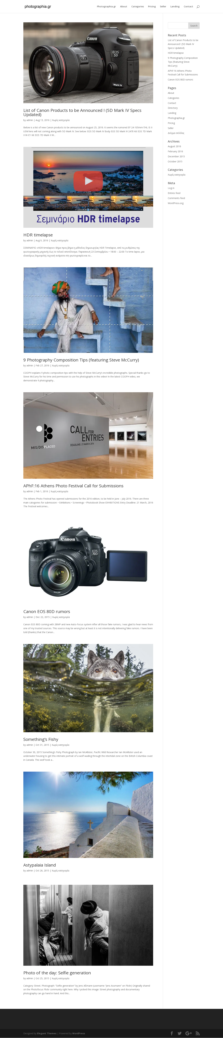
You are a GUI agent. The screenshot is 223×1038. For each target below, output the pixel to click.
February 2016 (175, 151)
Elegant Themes (46, 1033)
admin (29, 120)
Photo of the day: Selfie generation (57, 973)
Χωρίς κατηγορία (61, 120)
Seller (163, 6)
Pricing (152, 6)
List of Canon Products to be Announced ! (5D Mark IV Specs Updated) (82, 112)
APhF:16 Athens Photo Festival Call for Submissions (73, 486)
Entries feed (174, 193)
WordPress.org (175, 203)
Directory (173, 107)
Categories (137, 6)
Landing (175, 6)
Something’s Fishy (40, 739)
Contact (188, 6)
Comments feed (176, 198)
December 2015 (176, 156)
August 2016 (174, 146)
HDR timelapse (38, 235)
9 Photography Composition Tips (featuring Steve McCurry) (81, 360)
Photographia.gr (106, 6)
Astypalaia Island (39, 865)
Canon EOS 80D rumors (46, 611)
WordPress (78, 1033)
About (123, 6)
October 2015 (175, 161)
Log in (171, 188)
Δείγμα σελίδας (176, 132)
